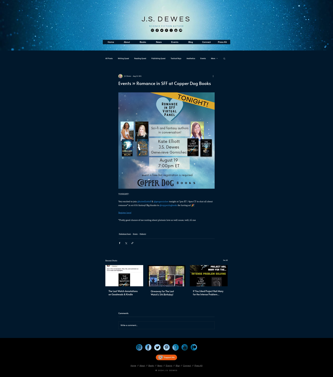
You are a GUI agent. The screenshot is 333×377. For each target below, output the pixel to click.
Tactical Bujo (176, 58)
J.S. (150, 19)
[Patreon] (194, 347)
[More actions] (213, 76)
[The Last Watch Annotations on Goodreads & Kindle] (124, 275)
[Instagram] (152, 30)
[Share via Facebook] (119, 243)
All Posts (109, 58)
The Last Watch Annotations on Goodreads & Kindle (123, 292)
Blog (178, 365)
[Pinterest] (166, 30)
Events (203, 58)
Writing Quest (123, 58)
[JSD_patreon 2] (180, 30)
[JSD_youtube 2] (175, 30)
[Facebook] (157, 30)
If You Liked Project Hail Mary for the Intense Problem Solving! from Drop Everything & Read (208, 292)
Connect (187, 365)
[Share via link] (132, 243)
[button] (224, 58)
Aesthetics (191, 58)
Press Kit (198, 365)
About (142, 365)
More (213, 58)
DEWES (174, 19)
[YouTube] (184, 347)
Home (133, 365)
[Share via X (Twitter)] (126, 243)
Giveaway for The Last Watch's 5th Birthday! (162, 293)
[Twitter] (161, 30)
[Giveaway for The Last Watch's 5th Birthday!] (166, 275)
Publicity (143, 234)
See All (225, 260)
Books (151, 365)
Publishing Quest (158, 58)
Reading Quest (140, 58)
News (159, 365)
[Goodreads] (171, 30)
